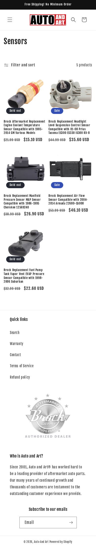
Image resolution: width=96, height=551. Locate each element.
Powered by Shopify (61, 542)
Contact (15, 355)
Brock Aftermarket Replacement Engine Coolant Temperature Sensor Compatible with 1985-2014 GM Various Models (24, 127)
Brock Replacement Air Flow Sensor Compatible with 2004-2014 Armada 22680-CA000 (68, 199)
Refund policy (20, 377)
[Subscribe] (71, 522)
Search (15, 333)
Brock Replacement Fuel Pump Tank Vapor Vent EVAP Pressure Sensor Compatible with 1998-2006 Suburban (24, 275)
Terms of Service (22, 366)
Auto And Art (41, 542)
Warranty (16, 344)
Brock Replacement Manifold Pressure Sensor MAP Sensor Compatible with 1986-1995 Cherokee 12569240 (22, 201)
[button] (9, 19)
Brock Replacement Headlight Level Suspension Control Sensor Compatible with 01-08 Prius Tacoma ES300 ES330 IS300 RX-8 (69, 127)
